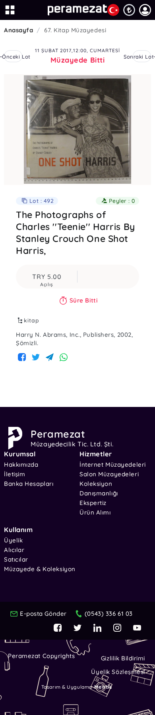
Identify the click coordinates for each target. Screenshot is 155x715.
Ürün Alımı (95, 512)
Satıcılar (16, 559)
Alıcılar (14, 550)
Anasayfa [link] (18, 30)
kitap (31, 320)
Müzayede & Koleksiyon (40, 569)
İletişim (14, 474)
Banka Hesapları (28, 483)
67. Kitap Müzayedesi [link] (75, 30)
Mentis (103, 687)
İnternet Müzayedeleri (112, 464)
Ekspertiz (93, 503)
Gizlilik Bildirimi (123, 658)
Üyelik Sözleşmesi (118, 672)
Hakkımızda (21, 464)
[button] (145, 10)
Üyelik (13, 540)
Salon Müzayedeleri (109, 474)
